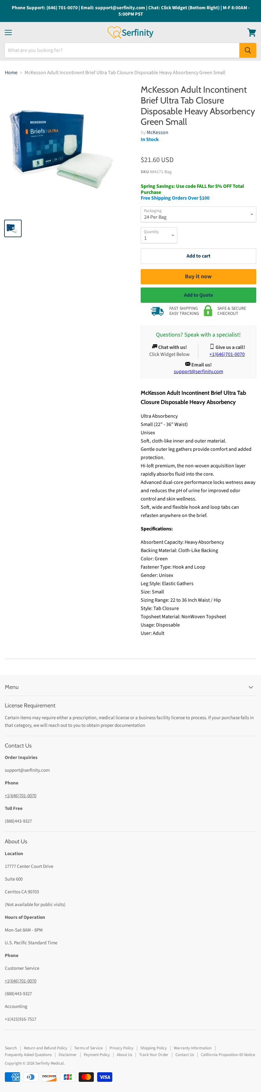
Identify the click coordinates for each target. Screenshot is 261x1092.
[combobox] (122, 50)
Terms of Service (88, 1048)
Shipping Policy (153, 1048)
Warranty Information (193, 1048)
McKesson (157, 132)
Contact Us (184, 1055)
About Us (124, 1055)
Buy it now (198, 276)
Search (11, 1048)
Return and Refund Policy (45, 1048)
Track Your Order (153, 1055)
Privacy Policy (121, 1048)
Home (11, 72)
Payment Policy (97, 1055)
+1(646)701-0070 (20, 795)
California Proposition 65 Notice (228, 1055)
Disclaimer (68, 1055)
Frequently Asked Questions (28, 1055)
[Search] (247, 50)
